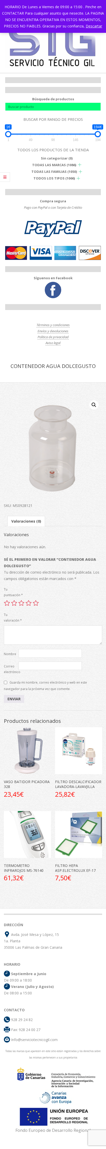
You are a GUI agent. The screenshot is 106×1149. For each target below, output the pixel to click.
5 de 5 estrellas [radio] (36, 603)
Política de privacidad (53, 337)
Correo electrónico (11, 669)
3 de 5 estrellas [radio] (21, 603)
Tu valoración (11, 618)
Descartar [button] (94, 26)
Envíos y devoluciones (53, 331)
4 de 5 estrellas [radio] (28, 603)
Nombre (10, 654)
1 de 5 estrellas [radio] (7, 603)
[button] (94, 404)
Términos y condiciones (53, 325)
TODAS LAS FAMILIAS (54, 171)
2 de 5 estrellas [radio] (14, 603)
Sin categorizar (57, 158)
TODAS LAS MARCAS (54, 165)
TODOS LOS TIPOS (54, 178)
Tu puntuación (11, 592)
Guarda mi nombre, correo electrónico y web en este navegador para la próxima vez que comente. (45, 685)
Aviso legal (53, 343)
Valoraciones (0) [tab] (26, 521)
